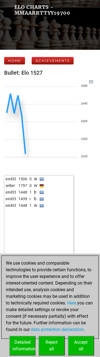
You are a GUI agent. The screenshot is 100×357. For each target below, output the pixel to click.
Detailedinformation (24, 345)
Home (14, 61)
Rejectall (52, 345)
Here (71, 303)
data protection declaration (57, 329)
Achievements (53, 61)
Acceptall (81, 345)
